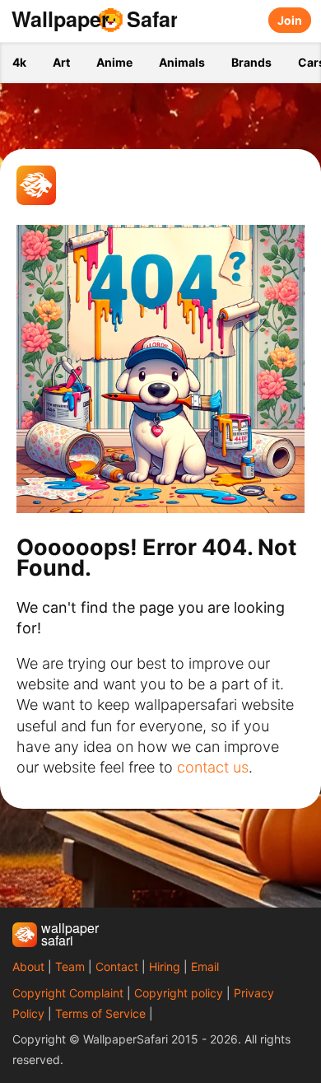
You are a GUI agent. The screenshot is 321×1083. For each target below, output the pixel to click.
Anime (114, 62)
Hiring (164, 966)
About (28, 966)
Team (70, 966)
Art (61, 62)
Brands (251, 62)
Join (289, 20)
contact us (213, 767)
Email (205, 966)
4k (19, 62)
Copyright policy (178, 993)
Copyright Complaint (67, 993)
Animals (182, 62)
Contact (116, 966)
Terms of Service (100, 1013)
